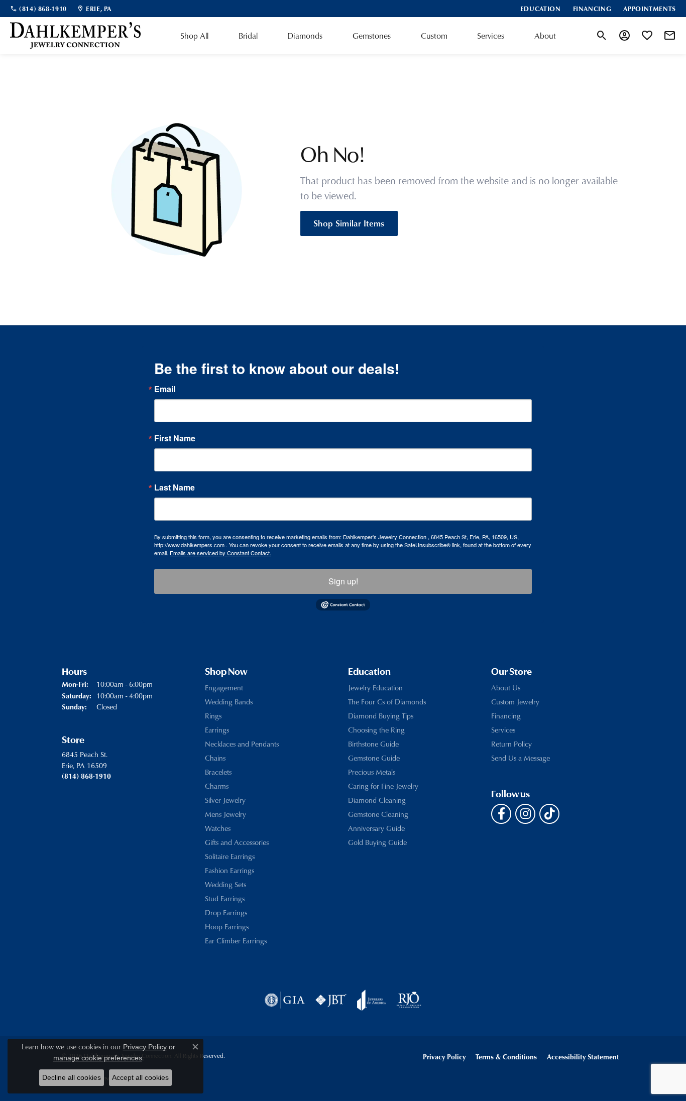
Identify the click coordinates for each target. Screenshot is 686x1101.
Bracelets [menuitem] (218, 772)
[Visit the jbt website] (331, 1000)
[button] (602, 36)
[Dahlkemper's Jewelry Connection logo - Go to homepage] (75, 35)
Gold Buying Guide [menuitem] (377, 842)
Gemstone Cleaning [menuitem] (378, 814)
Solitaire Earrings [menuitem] (230, 856)
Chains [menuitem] (215, 758)
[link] (38, 8)
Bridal (248, 35)
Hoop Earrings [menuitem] (227, 926)
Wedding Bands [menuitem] (229, 701)
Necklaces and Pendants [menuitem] (242, 744)
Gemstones (372, 35)
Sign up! (343, 581)
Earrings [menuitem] (217, 729)
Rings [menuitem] (213, 715)
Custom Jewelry (515, 701)
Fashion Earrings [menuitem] (229, 870)
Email (164, 389)
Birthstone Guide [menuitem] (373, 744)
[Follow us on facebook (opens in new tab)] (501, 814)
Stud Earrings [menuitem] (225, 898)
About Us (505, 687)
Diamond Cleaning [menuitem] (377, 800)
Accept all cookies (140, 1077)
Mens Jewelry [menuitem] (225, 814)
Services (490, 35)
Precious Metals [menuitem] (371, 772)
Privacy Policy (444, 1056)
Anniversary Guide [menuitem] (376, 828)
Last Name (174, 487)
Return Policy (511, 744)
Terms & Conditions (506, 1056)
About (545, 35)
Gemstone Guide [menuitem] (374, 758)
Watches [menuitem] (218, 828)
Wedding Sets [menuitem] (225, 884)
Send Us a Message (520, 758)
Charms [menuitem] (216, 786)
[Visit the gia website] (285, 1000)
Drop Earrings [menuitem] (226, 912)
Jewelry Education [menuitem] (375, 687)
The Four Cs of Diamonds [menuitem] (387, 701)
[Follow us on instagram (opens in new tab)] (525, 814)
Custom (434, 35)
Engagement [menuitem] (224, 687)
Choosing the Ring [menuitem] (376, 729)
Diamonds (304, 35)
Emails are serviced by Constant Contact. (220, 553)
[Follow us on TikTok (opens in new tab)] (549, 814)
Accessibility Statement (583, 1056)
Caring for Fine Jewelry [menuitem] (383, 786)
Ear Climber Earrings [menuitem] (236, 940)
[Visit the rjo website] (408, 1000)
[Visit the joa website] (371, 1000)
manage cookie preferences (97, 1058)
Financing (506, 715)
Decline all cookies (71, 1077)
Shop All (194, 35)
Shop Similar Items (349, 223)
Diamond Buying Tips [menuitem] (380, 715)
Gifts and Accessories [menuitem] (237, 842)
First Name (174, 438)
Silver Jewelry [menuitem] (225, 800)
